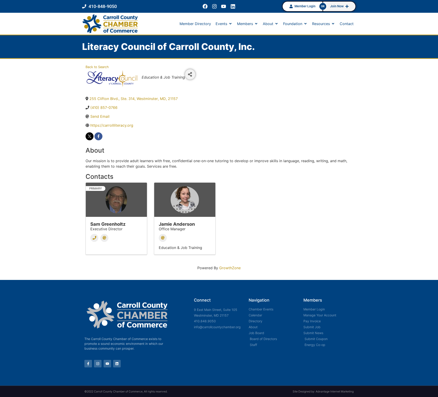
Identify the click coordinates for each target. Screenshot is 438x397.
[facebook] (98, 136)
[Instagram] (214, 6)
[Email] (104, 238)
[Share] (190, 74)
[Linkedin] (233, 6)
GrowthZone (230, 268)
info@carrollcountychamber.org (217, 327)
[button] (224, 24)
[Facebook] (205, 6)
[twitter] (90, 136)
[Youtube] (223, 6)
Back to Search (97, 67)
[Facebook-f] (88, 363)
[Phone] (94, 238)
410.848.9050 (205, 321)
